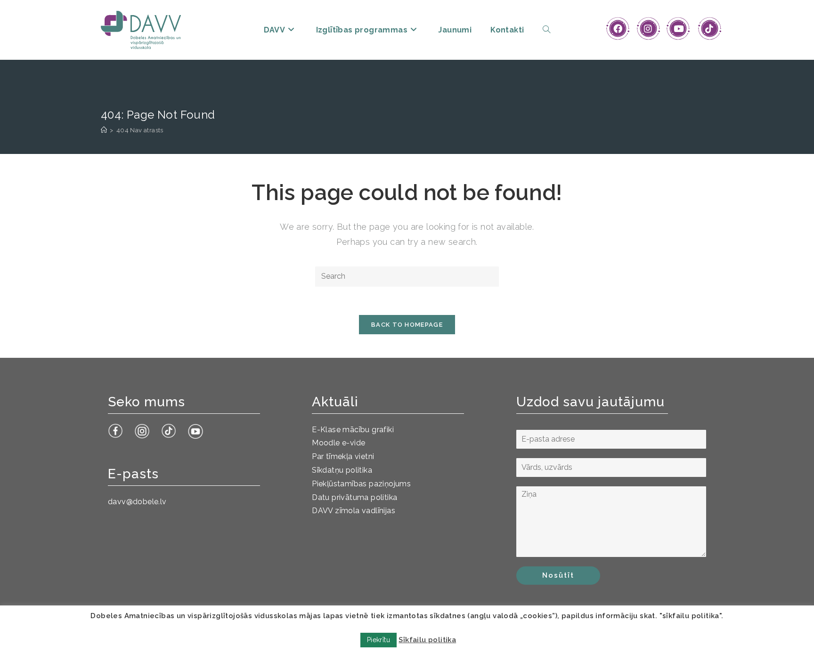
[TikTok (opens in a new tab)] (709, 28)
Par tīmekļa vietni (343, 456)
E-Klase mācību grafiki (353, 429)
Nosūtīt (558, 575)
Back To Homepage (407, 324)
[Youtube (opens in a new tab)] (678, 28)
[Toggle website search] (546, 30)
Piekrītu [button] (378, 640)
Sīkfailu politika (427, 640)
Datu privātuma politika (354, 497)
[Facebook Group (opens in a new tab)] (618, 28)
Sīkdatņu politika (342, 470)
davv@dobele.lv (137, 501)
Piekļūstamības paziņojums (361, 483)
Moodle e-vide (338, 442)
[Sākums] (104, 130)
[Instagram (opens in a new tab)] (648, 28)
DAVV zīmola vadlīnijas (353, 510)
